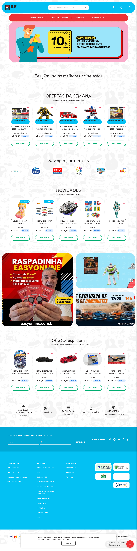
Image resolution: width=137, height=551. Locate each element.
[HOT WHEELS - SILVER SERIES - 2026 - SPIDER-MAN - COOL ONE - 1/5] (20, 370)
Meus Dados (70, 472)
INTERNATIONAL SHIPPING (45, 468)
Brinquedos (80, 18)
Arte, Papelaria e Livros (60, 18)
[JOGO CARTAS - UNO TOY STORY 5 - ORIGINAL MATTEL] (92, 220)
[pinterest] (123, 439)
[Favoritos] (121, 7)
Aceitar (68, 543)
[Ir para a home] (10, 7)
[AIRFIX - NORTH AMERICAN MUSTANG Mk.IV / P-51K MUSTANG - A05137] (116, 370)
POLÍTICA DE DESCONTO (45, 486)
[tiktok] (128, 439)
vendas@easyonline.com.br (17, 477)
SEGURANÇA (41, 508)
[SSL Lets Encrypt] (121, 485)
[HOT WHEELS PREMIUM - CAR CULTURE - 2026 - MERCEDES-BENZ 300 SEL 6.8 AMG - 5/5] (44, 370)
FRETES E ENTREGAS (44, 498)
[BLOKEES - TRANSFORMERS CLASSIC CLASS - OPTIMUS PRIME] (92, 126)
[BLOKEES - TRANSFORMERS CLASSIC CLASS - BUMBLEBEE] (44, 126)
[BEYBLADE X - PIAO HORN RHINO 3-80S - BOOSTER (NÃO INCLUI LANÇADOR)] (68, 220)
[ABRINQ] (103, 476)
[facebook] (110, 439)
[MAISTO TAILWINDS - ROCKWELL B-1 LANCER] (92, 370)
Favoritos (69, 477)
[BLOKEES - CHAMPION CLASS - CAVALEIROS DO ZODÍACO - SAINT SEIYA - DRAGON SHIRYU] (116, 220)
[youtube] (119, 439)
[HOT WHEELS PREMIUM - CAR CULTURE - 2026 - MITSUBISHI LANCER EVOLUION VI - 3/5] (68, 126)
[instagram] (114, 439)
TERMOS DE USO (42, 513)
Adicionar (20, 143)
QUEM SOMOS (42, 477)
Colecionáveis (98, 18)
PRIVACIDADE (41, 503)
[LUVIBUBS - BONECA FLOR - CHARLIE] (20, 220)
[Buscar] (86, 7)
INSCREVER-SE (80, 442)
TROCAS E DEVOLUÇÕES (45, 482)
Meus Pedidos (71, 468)
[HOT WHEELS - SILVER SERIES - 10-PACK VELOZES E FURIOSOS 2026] (44, 220)
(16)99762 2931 (13, 472)
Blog (38, 472)
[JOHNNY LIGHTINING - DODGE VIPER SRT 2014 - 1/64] (68, 370)
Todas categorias (37, 18)
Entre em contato (14, 482)
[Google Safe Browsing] (121, 467)
